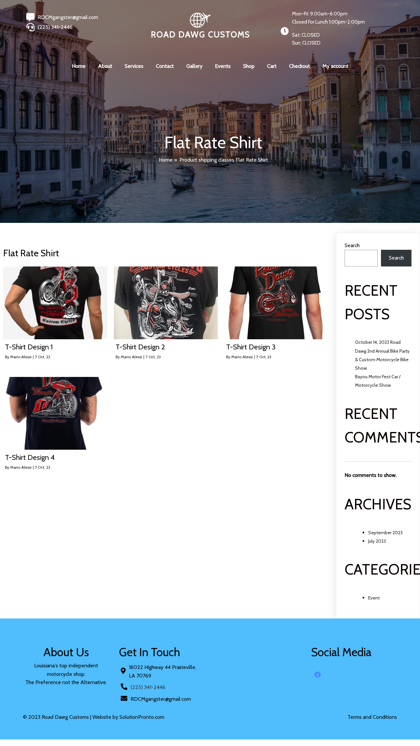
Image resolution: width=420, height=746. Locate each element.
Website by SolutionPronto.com (128, 717)
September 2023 (385, 533)
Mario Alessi (21, 356)
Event (374, 598)
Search (352, 245)
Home (166, 160)
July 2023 (377, 541)
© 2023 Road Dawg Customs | (58, 717)
